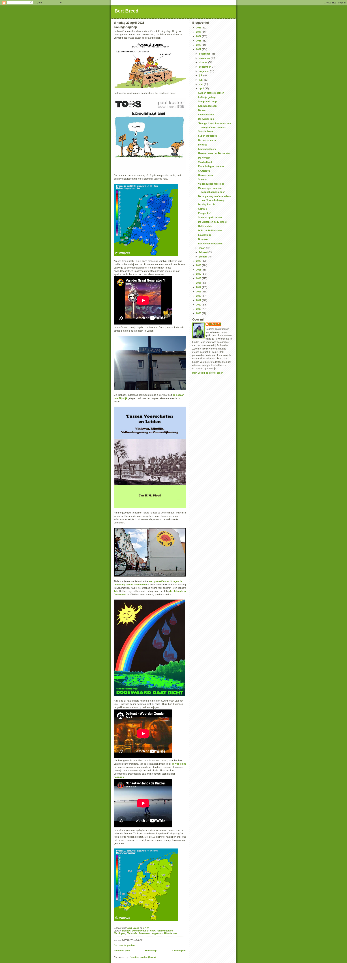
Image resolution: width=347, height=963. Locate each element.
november (205, 58)
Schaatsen (144, 933)
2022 (199, 45)
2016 (199, 278)
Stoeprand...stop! (207, 101)
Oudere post (179, 950)
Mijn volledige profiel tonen (207, 372)
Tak (116, 591)
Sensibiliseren (206, 131)
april (202, 88)
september (205, 66)
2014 (199, 287)
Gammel (202, 208)
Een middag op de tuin (211, 166)
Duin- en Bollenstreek (210, 230)
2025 (199, 32)
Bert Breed (126, 11)
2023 (199, 40)
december (205, 53)
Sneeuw (202, 179)
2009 (199, 309)
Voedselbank (205, 162)
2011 (199, 300)
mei (201, 84)
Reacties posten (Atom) (143, 957)
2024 (199, 36)
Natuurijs (132, 933)
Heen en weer (205, 175)
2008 (199, 313)
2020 (199, 261)
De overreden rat (207, 140)
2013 (199, 291)
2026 (199, 27)
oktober (203, 62)
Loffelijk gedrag (207, 97)
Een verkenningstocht (210, 243)
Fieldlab (202, 144)
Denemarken (139, 930)
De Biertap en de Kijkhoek (212, 222)
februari (203, 252)
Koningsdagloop (207, 106)
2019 (199, 265)
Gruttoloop (204, 170)
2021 (199, 49)
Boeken (126, 930)
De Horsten (204, 157)
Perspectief (204, 213)
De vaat (202, 110)
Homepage (151, 950)
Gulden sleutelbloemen (211, 92)
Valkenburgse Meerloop (211, 183)
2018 (199, 269)
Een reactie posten (124, 945)
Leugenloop (204, 235)
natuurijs (119, 777)
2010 (199, 304)
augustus (204, 71)
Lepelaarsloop (206, 114)
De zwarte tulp (206, 119)
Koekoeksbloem (207, 149)
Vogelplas (157, 933)
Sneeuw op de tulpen (210, 217)
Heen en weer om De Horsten (214, 153)
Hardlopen (119, 933)
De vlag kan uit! (206, 204)
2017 (199, 274)
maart (202, 248)
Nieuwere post (122, 950)
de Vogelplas (179, 763)
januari (203, 256)
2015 (199, 283)
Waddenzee (170, 933)
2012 (199, 296)
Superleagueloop (207, 135)
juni (201, 79)
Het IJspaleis (205, 226)
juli (201, 75)
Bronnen (203, 239)
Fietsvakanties (165, 930)
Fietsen (151, 930)
